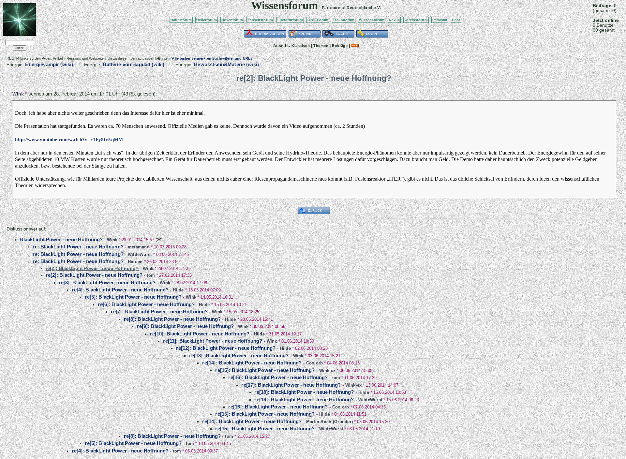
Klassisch (300, 46)
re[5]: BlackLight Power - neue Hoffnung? (133, 297)
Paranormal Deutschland (347, 8)
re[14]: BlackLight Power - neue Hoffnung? (252, 362)
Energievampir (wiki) (49, 64)
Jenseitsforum (260, 20)
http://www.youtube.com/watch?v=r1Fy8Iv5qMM (69, 139)
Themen (320, 46)
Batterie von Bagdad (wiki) (133, 64)
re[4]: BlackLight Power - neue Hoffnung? (120, 289)
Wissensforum (371, 20)
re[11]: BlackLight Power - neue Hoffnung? (212, 341)
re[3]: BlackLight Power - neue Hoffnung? (107, 282)
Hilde (178, 290)
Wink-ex (327, 370)
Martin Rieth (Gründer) (329, 421)
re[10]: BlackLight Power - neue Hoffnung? (199, 333)
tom (151, 275)
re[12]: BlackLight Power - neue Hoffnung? (226, 348)
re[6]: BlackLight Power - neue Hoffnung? (146, 304)
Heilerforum (206, 20)
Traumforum (343, 20)
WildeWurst (140, 254)
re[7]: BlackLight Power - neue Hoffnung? (159, 311)
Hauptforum (181, 20)
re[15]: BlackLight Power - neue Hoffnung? (265, 370)
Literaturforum (290, 20)
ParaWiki (439, 20)
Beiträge (340, 46)
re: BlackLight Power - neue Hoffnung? (78, 246)
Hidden (135, 261)
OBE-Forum (317, 20)
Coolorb (314, 363)
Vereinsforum (415, 20)
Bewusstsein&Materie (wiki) (226, 64)
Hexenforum (232, 20)
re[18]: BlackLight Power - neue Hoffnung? (304, 392)
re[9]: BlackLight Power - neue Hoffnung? (185, 326)
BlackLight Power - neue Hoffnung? (61, 239)
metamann (139, 246)
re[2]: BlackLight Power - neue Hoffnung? (94, 275)
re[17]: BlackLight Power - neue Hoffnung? (291, 385)
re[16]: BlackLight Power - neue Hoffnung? (278, 377)
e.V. (377, 8)
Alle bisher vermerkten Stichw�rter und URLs (212, 58)
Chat (456, 20)
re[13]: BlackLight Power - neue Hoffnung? (239, 355)
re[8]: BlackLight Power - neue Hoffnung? (172, 319)
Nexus (394, 20)
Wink (18, 93)
